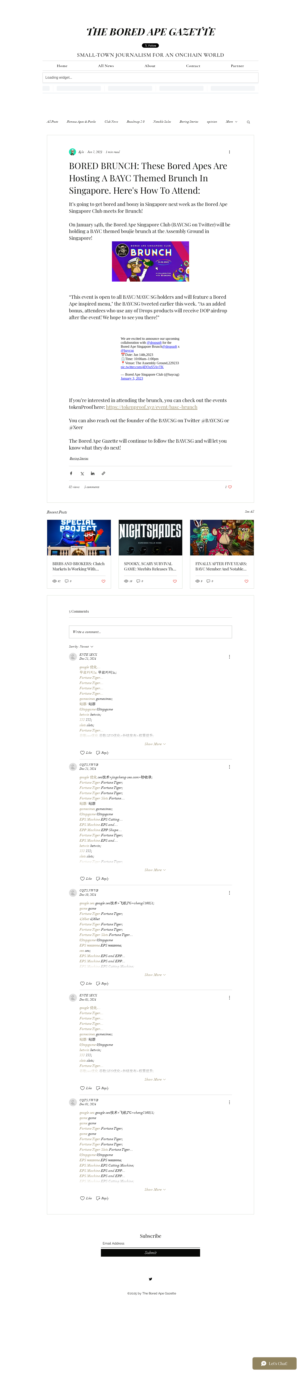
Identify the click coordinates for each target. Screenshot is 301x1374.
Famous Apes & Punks (81, 122)
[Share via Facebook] (71, 473)
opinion (212, 122)
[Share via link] (103, 473)
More (229, 122)
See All (249, 511)
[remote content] (150, 358)
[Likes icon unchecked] (82, 752)
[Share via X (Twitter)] (82, 473)
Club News (111, 122)
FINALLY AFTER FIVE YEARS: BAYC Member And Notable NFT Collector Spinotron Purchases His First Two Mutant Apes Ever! (221, 566)
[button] (248, 122)
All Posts (52, 122)
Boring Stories (189, 122)
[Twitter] (150, 1279)
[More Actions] (229, 656)
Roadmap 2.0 (136, 122)
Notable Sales (162, 122)
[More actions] (229, 152)
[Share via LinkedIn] (93, 473)
